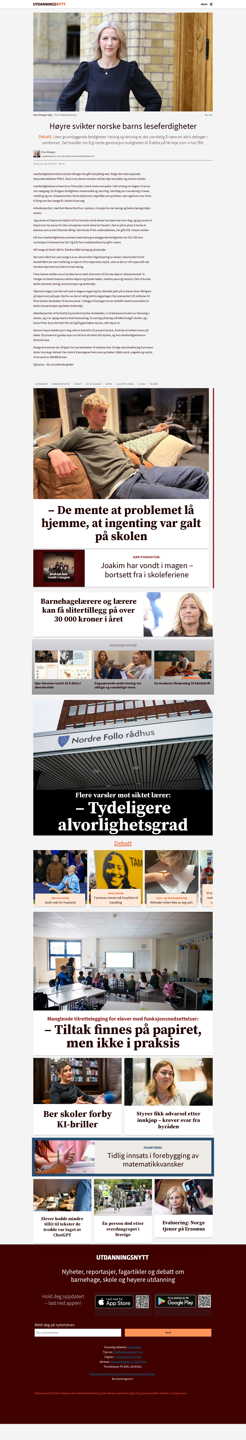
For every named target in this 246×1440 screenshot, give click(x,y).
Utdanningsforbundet (127, 1357)
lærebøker (41, 384)
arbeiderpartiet (61, 384)
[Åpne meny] (211, 4)
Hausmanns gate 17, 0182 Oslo (128, 1362)
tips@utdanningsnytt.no (128, 1352)
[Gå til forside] (49, 4)
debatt (78, 384)
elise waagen (93, 384)
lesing (141, 384)
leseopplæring (125, 384)
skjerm (154, 384)
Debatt (123, 843)
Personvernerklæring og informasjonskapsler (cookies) (122, 1374)
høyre (108, 384)
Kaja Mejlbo (134, 1347)
